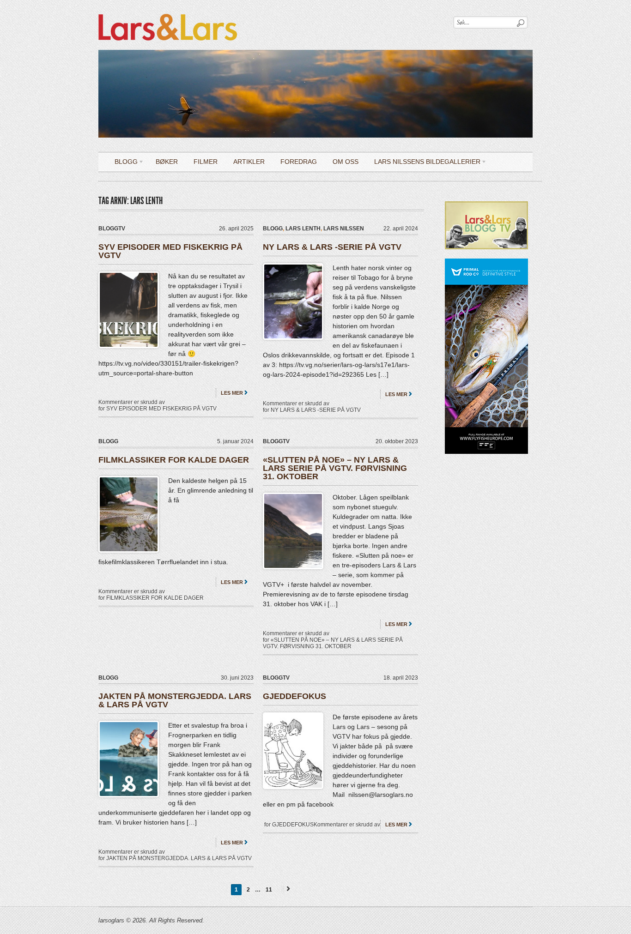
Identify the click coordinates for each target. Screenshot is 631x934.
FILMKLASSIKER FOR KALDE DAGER (173, 459)
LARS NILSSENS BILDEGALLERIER (423, 163)
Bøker (167, 161)
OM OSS (345, 161)
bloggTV (111, 228)
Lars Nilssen (343, 228)
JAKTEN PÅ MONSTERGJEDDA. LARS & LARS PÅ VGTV (174, 700)
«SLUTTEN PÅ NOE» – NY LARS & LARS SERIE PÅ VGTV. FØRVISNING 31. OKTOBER (335, 468)
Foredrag (298, 161)
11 (269, 889)
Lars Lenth (303, 228)
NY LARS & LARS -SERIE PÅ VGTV (332, 247)
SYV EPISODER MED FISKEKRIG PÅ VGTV (170, 251)
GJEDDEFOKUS (294, 696)
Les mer (232, 393)
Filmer (206, 161)
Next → (287, 888)
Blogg (123, 163)
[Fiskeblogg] (167, 12)
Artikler (249, 161)
